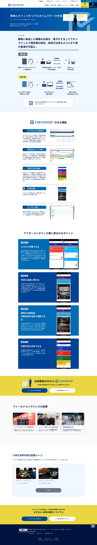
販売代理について (74, 1)
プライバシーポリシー (48, 538)
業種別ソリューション (63, 5)
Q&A (58, 1)
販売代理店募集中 (32, 531)
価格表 (77, 5)
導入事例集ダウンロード (49, 533)
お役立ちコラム (50, 1)
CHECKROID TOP (13, 9)
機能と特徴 (53, 5)
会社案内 (40, 538)
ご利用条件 (56, 538)
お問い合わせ (88, 1)
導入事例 (72, 5)
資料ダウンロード (40, 533)
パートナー (65, 1)
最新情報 (41, 1)
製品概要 (47, 5)
